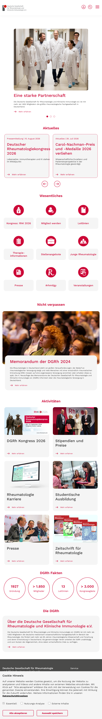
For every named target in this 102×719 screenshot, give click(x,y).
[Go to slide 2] (51, 116)
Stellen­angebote (51, 254)
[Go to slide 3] (54, 116)
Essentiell (11, 703)
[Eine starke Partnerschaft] (51, 60)
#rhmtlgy (51, 285)
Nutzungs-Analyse (34, 703)
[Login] (84, 7)
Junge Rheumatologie (83, 254)
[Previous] (45, 184)
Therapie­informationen (18, 254)
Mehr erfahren (25, 112)
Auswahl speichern (52, 713)
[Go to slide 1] (47, 116)
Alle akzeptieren (18, 713)
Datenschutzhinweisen (15, 696)
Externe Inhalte (60, 703)
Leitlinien (83, 223)
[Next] (57, 184)
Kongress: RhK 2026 (18, 223)
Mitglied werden (51, 223)
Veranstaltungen (83, 285)
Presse (19, 285)
